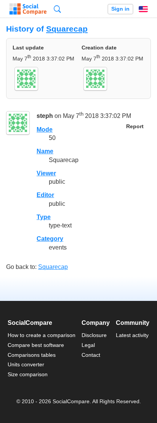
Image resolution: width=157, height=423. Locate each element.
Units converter (26, 364)
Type (44, 217)
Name (45, 151)
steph (45, 116)
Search (57, 9)
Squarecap (67, 28)
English (143, 9)
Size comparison (28, 374)
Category (50, 238)
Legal (88, 345)
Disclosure (94, 335)
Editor (45, 195)
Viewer (46, 173)
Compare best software (36, 345)
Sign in (120, 9)
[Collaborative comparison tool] (28, 9)
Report (135, 126)
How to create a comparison (41, 335)
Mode (45, 129)
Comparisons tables (32, 355)
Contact (91, 355)
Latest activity (132, 335)
